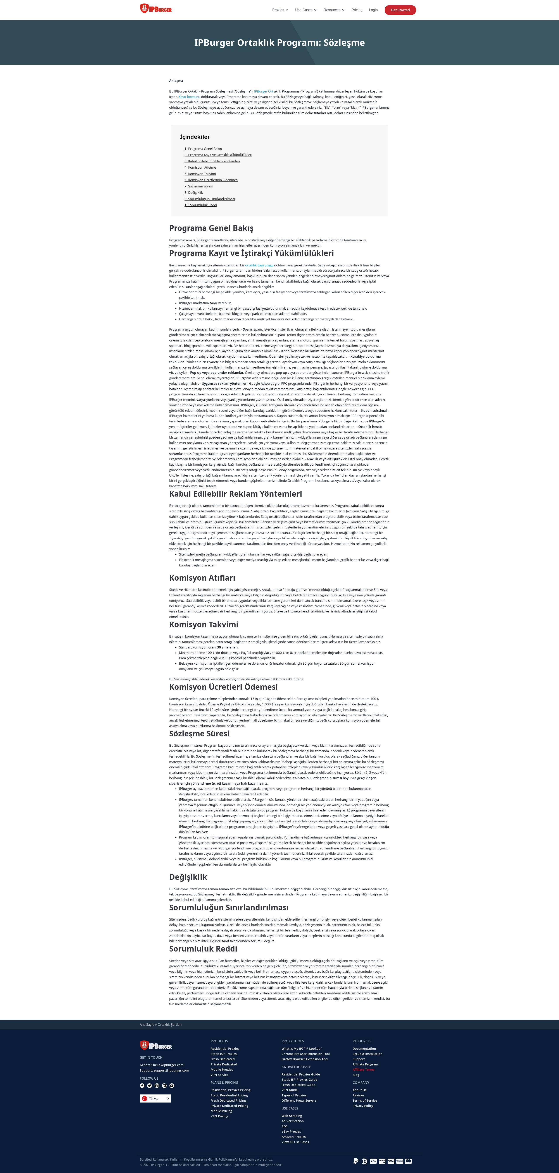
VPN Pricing (219, 1116)
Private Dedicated (224, 1064)
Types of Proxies (294, 1095)
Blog (356, 1075)
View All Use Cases (295, 1142)
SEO (285, 1126)
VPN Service (219, 1075)
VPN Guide (290, 1090)
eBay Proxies (291, 1132)
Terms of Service (365, 1101)
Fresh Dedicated (223, 1059)
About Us (359, 1090)
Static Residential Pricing (229, 1095)
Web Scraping (292, 1116)
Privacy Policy (363, 1106)
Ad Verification (293, 1121)
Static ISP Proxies (224, 1054)
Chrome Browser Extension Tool (306, 1054)
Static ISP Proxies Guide (299, 1080)
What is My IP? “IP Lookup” (302, 1049)
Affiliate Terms (363, 1070)
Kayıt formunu (189, 96)
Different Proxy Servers (299, 1101)
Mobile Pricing (221, 1111)
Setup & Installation (367, 1054)
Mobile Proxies (222, 1070)
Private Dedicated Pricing (229, 1106)
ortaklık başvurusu (259, 265)
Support (359, 1059)
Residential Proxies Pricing (230, 1090)
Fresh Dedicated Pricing (228, 1101)
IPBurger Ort (263, 91)
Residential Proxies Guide (301, 1074)
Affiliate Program (365, 1064)
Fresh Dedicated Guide (298, 1085)
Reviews (358, 1095)
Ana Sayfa (147, 1024)
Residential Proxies (225, 1049)
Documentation (364, 1049)
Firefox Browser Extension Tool (305, 1059)
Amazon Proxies (294, 1137)
